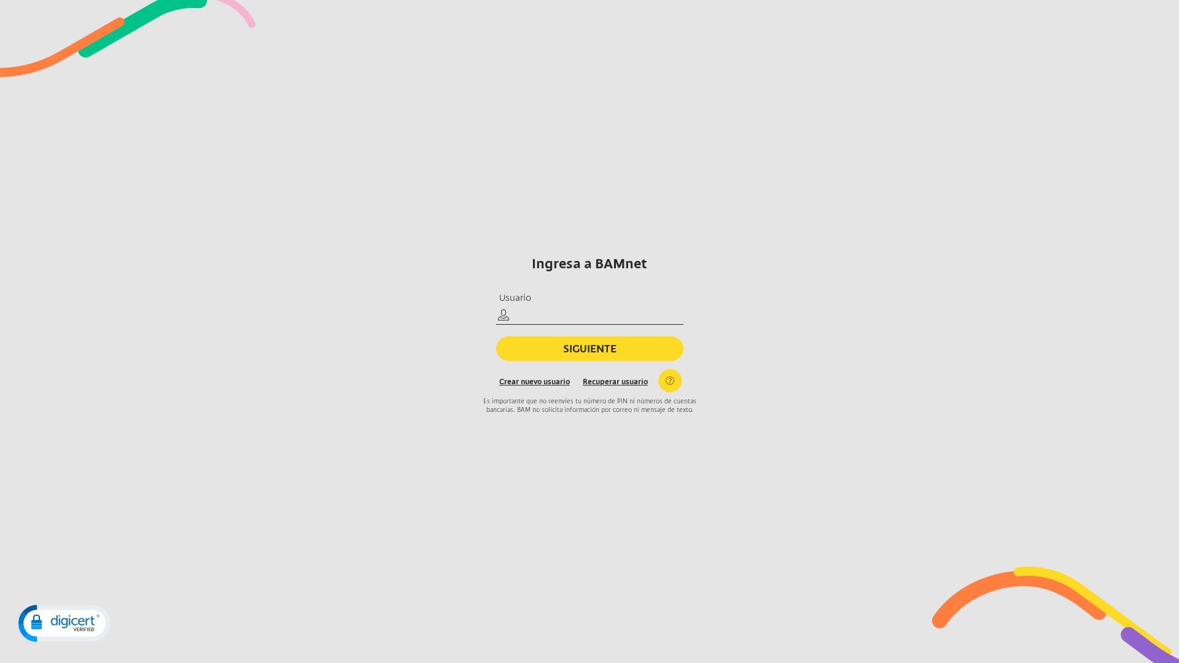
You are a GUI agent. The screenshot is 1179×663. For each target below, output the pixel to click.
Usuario (515, 298)
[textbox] (589, 316)
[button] (64, 623)
